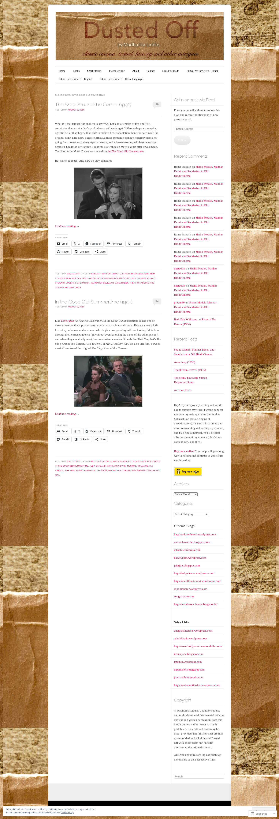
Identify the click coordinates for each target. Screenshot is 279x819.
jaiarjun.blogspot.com (187, 565)
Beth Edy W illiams (185, 319)
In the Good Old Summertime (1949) (93, 302)
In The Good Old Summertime (113, 278)
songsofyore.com (184, 596)
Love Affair (67, 320)
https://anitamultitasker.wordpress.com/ (197, 685)
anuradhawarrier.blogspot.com (192, 542)
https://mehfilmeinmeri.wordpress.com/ (197, 581)
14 (157, 301)
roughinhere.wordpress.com (190, 588)
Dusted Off (73, 274)
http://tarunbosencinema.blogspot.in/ (195, 604)
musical (131, 466)
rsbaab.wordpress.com (187, 549)
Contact (151, 71)
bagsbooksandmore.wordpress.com (195, 534)
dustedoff (179, 268)
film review (139, 461)
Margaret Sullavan (102, 283)
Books (76, 71)
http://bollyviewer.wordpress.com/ (194, 573)
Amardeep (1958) (184, 362)
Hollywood (89, 278)
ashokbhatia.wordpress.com (190, 638)
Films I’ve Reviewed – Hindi (202, 71)
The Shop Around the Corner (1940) (93, 104)
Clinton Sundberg (120, 461)
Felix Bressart (140, 274)
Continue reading (67, 226)
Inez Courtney (140, 278)
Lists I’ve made (170, 71)
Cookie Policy (67, 812)
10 (157, 104)
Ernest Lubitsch (101, 274)
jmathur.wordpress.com (188, 661)
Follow (182, 140)
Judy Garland (98, 466)
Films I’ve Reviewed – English (75, 79)
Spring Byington (85, 470)
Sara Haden (121, 283)
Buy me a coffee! (184, 451)
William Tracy (73, 287)
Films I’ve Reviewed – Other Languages (121, 79)
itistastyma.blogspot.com (188, 654)
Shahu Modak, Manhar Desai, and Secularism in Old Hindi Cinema (198, 171)
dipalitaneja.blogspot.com (189, 669)
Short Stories (94, 71)
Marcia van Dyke (116, 466)
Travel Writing (117, 71)
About (135, 71)
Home (62, 71)
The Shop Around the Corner (113, 470)
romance (143, 466)
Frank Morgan (72, 278)
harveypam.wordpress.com (190, 557)
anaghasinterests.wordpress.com (193, 630)
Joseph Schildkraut (78, 283)
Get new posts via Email (195, 99)
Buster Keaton (100, 461)
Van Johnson (139, 470)
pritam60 (179, 302)
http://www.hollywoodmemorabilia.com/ (198, 646)
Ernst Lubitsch (121, 274)
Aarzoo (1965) (183, 390)
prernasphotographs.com (188, 677)
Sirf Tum (69, 470)
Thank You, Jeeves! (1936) (190, 369)
